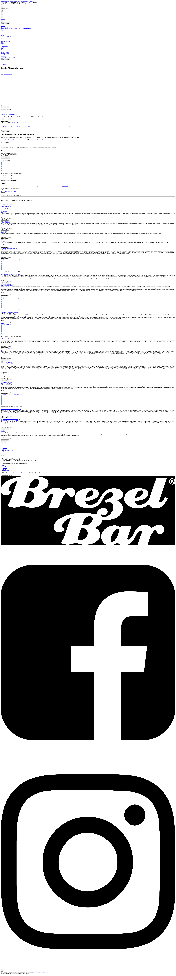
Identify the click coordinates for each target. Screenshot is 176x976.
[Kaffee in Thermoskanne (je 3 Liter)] (9, 248)
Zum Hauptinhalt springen (6, 1)
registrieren (5, 27)
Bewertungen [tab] (6, 128)
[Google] (88, 967)
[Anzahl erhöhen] (9, 119)
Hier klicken (30, 463)
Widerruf (5, 468)
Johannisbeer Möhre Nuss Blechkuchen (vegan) (11, 409)
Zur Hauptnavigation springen (27, 1)
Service (2, 443)
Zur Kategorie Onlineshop (6, 36)
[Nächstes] (5, 442)
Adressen (15, 28)
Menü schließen (6, 23)
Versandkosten (24, 472)
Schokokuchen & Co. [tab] (8, 204)
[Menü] (2, 7)
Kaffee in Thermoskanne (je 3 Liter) (8, 249)
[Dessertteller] (4, 211)
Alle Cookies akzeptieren (24, 973)
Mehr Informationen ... (43, 972)
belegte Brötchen (13, 139)
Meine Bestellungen (28, 28)
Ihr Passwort (3, 189)
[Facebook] (88, 650)
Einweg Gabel (4, 241)
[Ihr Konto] (2, 21)
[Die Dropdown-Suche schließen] (2, 13)
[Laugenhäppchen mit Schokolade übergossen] (11, 297)
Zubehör (21, 139)
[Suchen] (2, 10)
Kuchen (39, 139)
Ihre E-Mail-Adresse (5, 188)
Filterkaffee (7, 139)
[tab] (37, 126)
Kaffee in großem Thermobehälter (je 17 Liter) (11, 274)
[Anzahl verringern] (3, 119)
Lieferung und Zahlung (8, 450)
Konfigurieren (15, 973)
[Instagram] (88, 860)
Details (2, 323)
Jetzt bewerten (6, 451)
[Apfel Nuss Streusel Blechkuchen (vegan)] (10, 419)
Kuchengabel (3, 232)
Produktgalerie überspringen (7, 206)
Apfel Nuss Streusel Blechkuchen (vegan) (10, 420)
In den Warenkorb (4, 121)
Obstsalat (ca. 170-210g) (6, 383)
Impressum (5, 469)
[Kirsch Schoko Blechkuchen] (7, 284)
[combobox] (7, 8)
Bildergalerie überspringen (6, 74)
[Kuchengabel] (4, 231)
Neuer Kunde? (65, 186)
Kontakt (5, 448)
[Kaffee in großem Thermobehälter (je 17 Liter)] (11, 259)
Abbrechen (3, 193)
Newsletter (5, 449)
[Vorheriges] (2, 442)
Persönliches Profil (9, 28)
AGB (4, 466)
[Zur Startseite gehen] (5, 5)
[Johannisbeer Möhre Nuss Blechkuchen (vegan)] (11, 394)
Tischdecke (3, 431)
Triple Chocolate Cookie (6, 338)
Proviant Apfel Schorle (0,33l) (7, 363)
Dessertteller (3, 212)
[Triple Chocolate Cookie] (6, 324)
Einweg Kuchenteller (5, 222)
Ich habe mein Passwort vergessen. (8, 191)
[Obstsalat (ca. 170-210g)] (6, 382)
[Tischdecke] (4, 430)
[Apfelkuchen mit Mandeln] (7, 348)
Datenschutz (6, 470)
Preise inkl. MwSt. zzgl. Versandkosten (9, 114)
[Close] (1, 105)
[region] (88, 92)
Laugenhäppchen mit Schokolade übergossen (10, 312)
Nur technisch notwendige (6, 973)
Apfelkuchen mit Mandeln (6, 350)
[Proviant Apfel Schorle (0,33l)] (8, 362)
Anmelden (3, 19)
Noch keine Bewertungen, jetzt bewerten (20, 122)
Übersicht (3, 28)
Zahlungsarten (21, 28)
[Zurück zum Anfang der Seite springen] (2, 970)
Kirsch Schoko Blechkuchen (7, 285)
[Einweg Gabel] (4, 239)
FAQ (4, 465)
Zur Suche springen (16, 1)
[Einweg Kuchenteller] (6, 221)
